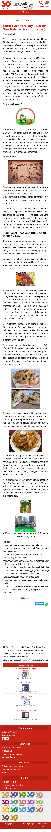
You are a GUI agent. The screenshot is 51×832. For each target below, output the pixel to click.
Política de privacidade (12, 766)
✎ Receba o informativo (13, 785)
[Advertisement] (25, 624)
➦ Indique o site (9, 782)
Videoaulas (7, 751)
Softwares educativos (11, 748)
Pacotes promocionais (12, 754)
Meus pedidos (8, 757)
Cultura (27, 20)
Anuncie (5, 773)
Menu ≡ (25, 12)
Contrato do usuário (11, 769)
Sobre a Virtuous (9, 732)
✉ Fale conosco (9, 788)
